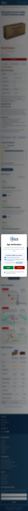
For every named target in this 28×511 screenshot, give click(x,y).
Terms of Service (19, 262)
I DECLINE (19, 267)
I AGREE (8, 267)
